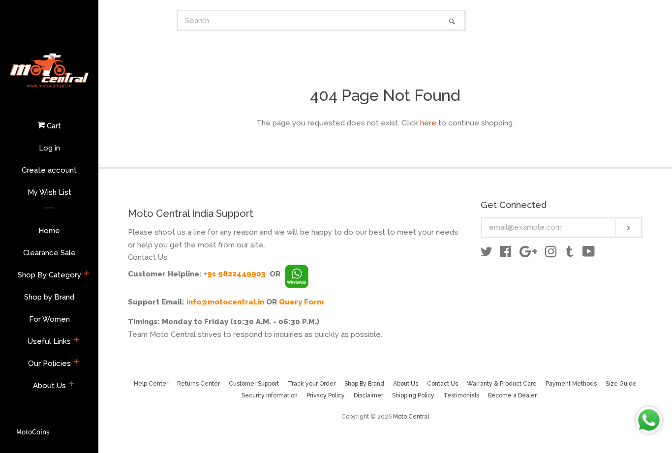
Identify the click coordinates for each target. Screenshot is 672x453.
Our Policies (49, 363)
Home (49, 230)
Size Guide (621, 383)
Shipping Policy (413, 395)
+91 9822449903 (235, 274)
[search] (308, 20)
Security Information (270, 395)
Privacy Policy (325, 395)
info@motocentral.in (225, 302)
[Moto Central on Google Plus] (528, 253)
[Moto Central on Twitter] (486, 253)
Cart (53, 125)
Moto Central (411, 416)
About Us (49, 385)
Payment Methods (571, 383)
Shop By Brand (364, 383)
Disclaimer (368, 395)
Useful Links (49, 341)
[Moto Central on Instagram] (551, 253)
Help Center (151, 383)
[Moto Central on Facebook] (505, 253)
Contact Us (442, 383)
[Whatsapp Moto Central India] (296, 274)
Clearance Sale (49, 252)
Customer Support (254, 383)
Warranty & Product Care (502, 383)
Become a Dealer (512, 395)
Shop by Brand (49, 297)
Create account (49, 170)
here (428, 123)
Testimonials (461, 395)
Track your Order (312, 383)
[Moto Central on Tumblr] (570, 253)
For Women (49, 319)
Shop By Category (49, 275)
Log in (49, 148)
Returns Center (198, 383)
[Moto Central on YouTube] (588, 253)
